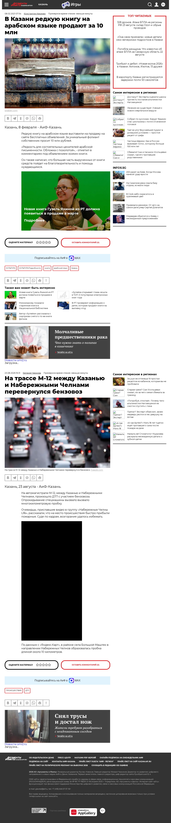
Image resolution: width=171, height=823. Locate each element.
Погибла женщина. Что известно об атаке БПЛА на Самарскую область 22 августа (140, 52)
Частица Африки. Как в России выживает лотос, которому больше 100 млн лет (145, 144)
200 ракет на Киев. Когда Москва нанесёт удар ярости (143, 173)
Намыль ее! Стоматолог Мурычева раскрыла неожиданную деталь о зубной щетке (145, 436)
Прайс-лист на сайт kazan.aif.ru (134, 761)
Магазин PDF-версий (85, 758)
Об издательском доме (41, 758)
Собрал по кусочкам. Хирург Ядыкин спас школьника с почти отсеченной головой (146, 122)
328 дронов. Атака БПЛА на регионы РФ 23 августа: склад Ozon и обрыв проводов (139, 25)
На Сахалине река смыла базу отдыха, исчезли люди (141, 184)
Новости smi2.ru (16, 360)
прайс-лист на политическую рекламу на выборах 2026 (58, 765)
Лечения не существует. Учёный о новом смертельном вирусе (144, 109)
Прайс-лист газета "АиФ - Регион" (96, 761)
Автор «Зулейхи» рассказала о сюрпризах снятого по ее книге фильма (35, 316)
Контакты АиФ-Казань (63, 761)
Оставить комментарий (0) (85, 242)
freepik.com (97, 470)
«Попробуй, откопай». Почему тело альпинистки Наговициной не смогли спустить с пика (145, 403)
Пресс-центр (64, 758)
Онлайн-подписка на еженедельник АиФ (121, 758)
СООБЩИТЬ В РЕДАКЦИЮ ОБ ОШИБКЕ (110, 765)
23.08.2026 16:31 (12, 373)
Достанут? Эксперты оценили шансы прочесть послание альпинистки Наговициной (146, 100)
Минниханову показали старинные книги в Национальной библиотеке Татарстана (26, 307)
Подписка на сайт (38, 761)
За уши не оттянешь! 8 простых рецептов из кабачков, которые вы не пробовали (146, 381)
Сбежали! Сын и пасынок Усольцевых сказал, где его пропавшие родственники (146, 155)
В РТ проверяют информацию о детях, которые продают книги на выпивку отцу (89, 306)
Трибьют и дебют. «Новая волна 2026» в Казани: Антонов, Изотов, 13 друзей (139, 65)
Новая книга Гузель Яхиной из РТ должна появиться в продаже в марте (62, 211)
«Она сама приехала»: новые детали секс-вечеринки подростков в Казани (139, 38)
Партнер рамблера (58, 811)
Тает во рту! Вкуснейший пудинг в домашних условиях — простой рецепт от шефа (145, 133)
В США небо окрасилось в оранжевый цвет (140, 195)
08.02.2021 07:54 (13, 13)
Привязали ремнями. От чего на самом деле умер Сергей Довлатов (144, 206)
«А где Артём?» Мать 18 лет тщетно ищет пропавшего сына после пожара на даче (145, 425)
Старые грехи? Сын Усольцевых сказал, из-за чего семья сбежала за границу (146, 392)
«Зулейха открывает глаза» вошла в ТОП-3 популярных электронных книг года (90, 295)
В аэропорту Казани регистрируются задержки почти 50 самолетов (140, 78)
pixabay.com (11, 110)
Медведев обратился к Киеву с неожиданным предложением (142, 217)
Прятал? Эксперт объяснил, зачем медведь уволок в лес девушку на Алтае (145, 414)
